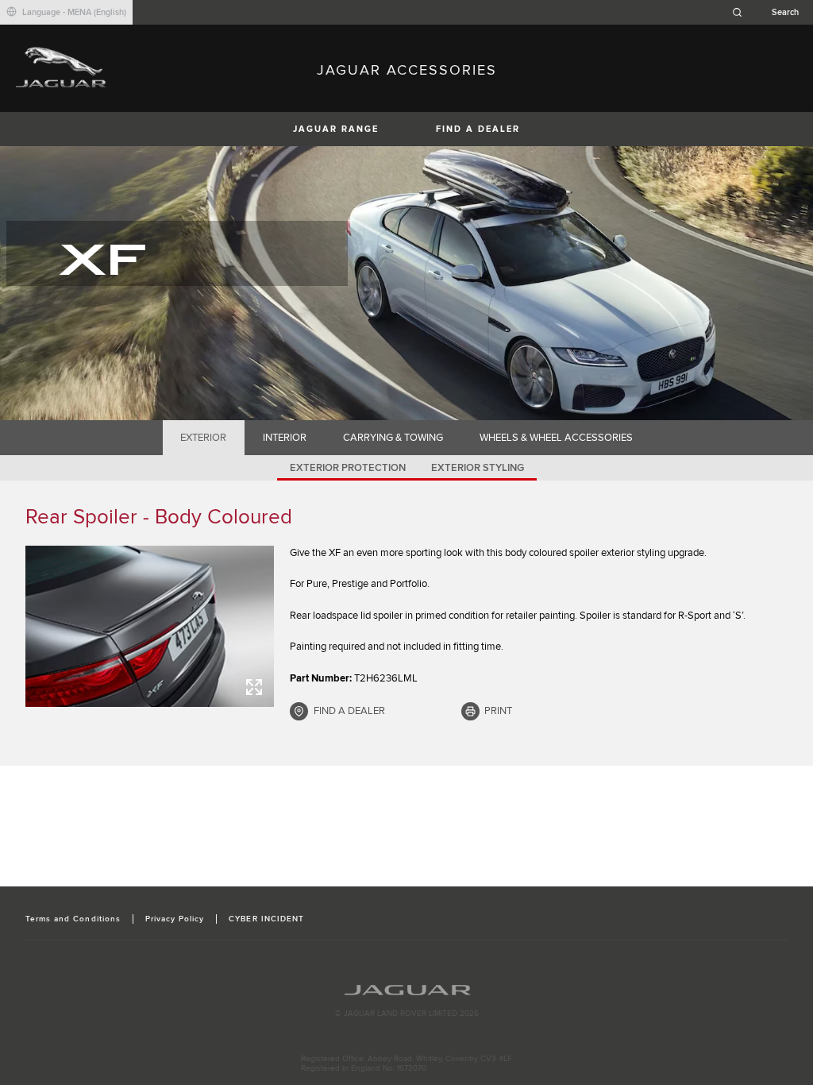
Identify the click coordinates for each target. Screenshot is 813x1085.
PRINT (498, 711)
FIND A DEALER (478, 129)
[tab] (204, 437)
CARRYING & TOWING (393, 437)
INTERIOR (284, 437)
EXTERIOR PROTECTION (348, 467)
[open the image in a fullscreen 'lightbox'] (149, 627)
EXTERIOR (203, 437)
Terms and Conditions (73, 919)
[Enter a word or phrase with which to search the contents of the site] (770, 12)
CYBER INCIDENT (266, 919)
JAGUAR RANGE (336, 129)
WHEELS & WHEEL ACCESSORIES (556, 437)
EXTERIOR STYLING (477, 467)
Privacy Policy (175, 919)
